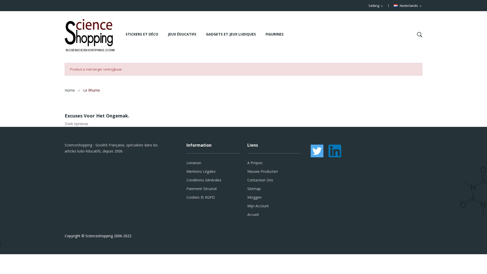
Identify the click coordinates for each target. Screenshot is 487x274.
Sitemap (254, 188)
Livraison (193, 162)
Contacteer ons (260, 180)
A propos (255, 162)
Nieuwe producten (262, 171)
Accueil (253, 214)
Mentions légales (201, 171)
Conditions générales (203, 180)
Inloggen (254, 197)
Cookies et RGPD (200, 197)
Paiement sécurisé (201, 188)
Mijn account (258, 205)
